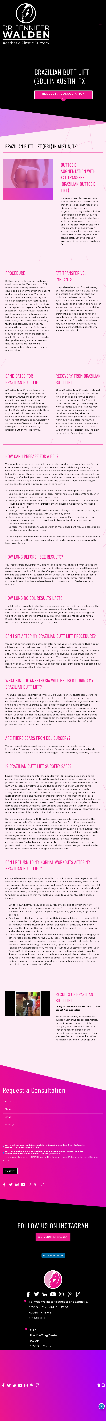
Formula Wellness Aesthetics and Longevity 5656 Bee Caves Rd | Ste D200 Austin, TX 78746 (58, 1307)
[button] (53, 1237)
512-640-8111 (37, 1318)
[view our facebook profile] (4, 1185)
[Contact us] (99, 1385)
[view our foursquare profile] (42, 1185)
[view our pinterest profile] (36, 1185)
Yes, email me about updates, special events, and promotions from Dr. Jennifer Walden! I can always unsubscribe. (45, 1146)
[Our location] (103, 1385)
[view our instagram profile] (29, 1185)
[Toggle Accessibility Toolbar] (102, 1406)
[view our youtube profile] (23, 1185)
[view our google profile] (17, 1185)
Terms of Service (89, 1157)
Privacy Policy (67, 1157)
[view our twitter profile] (10, 1185)
